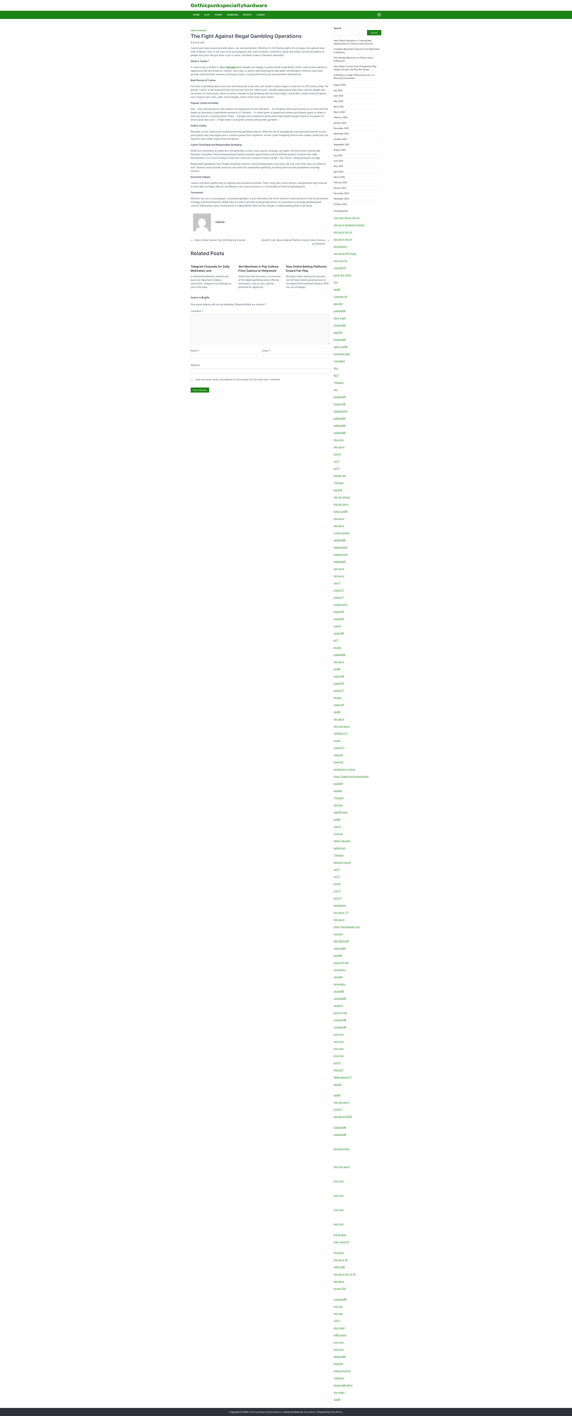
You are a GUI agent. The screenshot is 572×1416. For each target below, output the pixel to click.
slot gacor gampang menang (349, 225)
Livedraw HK (340, 296)
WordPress (336, 1411)
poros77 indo (340, 1012)
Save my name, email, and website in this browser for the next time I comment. (238, 379)
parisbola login (341, 1148)
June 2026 (338, 95)
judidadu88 (339, 310)
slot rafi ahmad (342, 497)
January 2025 (340, 188)
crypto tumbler (342, 532)
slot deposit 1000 (343, 1116)
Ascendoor (309, 1411)
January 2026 (340, 122)
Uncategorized (198, 30)
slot (336, 389)
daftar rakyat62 (342, 840)
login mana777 (341, 1242)
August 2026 (340, 84)
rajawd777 (339, 747)
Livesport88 (340, 1020)
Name (195, 350)
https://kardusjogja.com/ (347, 926)
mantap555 (340, 267)
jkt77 (336, 375)
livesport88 (340, 325)
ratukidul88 (340, 998)
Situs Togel (340, 318)
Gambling (232, 14)
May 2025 (338, 166)
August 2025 (340, 149)
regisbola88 (340, 1299)
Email (266, 350)
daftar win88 (340, 346)
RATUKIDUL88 (341, 941)
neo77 (337, 583)
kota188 (338, 955)
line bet (231, 67)
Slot (207, 14)
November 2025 (341, 133)
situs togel (339, 1327)
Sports (247, 14)
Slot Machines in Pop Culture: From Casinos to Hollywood (258, 269)
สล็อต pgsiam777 (343, 1077)
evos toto (339, 1034)
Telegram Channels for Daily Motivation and (210, 269)
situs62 (337, 647)
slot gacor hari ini (343, 232)
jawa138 (338, 332)
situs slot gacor (342, 726)
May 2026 (338, 101)
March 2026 (339, 112)
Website (195, 365)
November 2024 (341, 198)
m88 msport (340, 1335)
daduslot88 (340, 540)
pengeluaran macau (344, 769)
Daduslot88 (340, 1127)
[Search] (379, 15)
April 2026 (338, 106)
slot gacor (339, 518)
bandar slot (340, 475)
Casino (260, 14)
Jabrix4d (338, 303)
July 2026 (338, 90)
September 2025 (341, 144)
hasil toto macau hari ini (346, 217)
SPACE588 (339, 1267)
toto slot (338, 1306)
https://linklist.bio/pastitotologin (351, 776)
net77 (337, 461)
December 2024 (341, 193)
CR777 (337, 1320)
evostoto (338, 833)
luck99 (337, 883)
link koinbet (340, 1234)
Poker (218, 14)
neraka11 (338, 977)
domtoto (338, 805)
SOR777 (338, 1109)
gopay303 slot (341, 962)
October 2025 (340, 139)
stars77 (337, 454)
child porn (339, 1378)
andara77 (339, 590)
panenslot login (342, 353)
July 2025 (338, 155)
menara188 (339, 948)
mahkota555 (340, 604)
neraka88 (339, 991)
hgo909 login (341, 812)
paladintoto (340, 905)
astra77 (338, 898)
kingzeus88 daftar (343, 1385)
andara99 (339, 611)
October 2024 (340, 204)
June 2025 (338, 160)
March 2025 (339, 177)
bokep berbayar (342, 1370)
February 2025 (340, 182)
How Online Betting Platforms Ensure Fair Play (306, 269)
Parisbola (339, 1252)
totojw (337, 740)
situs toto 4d (340, 260)
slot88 (337, 289)
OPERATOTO (341, 733)
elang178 (338, 1363)
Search (337, 28)
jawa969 (338, 783)
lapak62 (338, 790)
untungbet (339, 361)
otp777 (337, 1062)
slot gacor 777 (341, 912)
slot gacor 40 (341, 1259)
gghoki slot (339, 848)
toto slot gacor (341, 1102)
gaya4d (338, 1084)
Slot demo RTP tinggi (345, 253)
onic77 (337, 891)
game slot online (342, 275)
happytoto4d (340, 411)
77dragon (339, 382)
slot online (339, 1392)
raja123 (337, 626)
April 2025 (338, 171)
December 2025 (341, 128)
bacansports (340, 246)
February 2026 (340, 117)
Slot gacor (339, 447)
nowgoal (338, 755)
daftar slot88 (340, 511)
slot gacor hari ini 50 (345, 1274)
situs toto (339, 439)
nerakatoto (340, 969)
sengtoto (338, 1005)
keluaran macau (342, 862)
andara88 (339, 633)
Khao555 (338, 1070)
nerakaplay (340, 984)
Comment (197, 311)
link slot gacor (341, 504)
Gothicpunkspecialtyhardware (229, 5)
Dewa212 (338, 762)
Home (196, 14)
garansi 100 (340, 1288)
